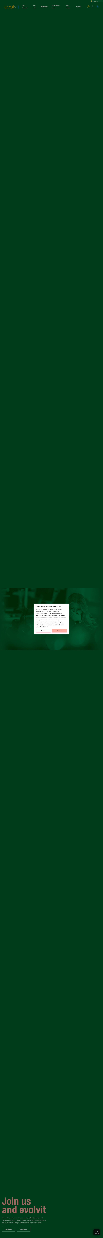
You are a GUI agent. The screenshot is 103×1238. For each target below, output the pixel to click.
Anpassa (43, 630)
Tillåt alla (59, 630)
